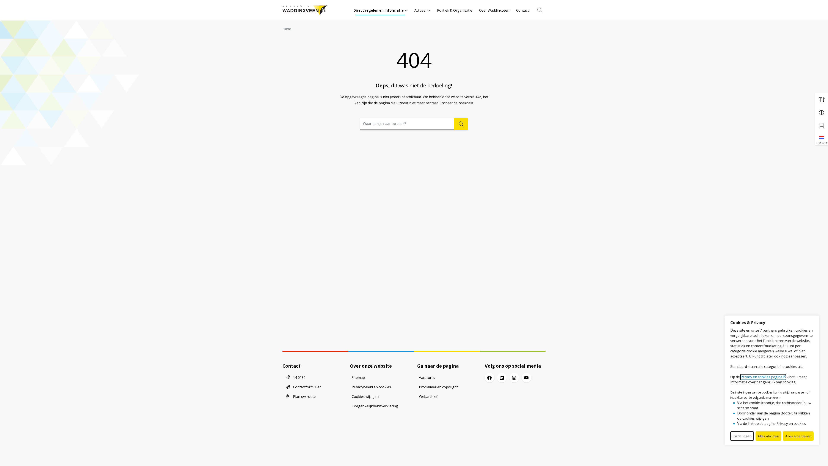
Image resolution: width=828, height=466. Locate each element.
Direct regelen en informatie (378, 10)
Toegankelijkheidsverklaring (375, 406)
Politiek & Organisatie (454, 10)
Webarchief (428, 396)
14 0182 (299, 377)
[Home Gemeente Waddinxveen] (304, 10)
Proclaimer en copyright (438, 387)
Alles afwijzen (768, 436)
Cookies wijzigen (365, 396)
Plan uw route (304, 396)
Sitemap (358, 377)
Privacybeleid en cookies (371, 387)
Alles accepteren (798, 436)
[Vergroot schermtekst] (821, 99)
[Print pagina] (821, 125)
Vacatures (427, 377)
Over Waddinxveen (494, 10)
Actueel (420, 10)
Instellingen (741, 436)
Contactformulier (307, 387)
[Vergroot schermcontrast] (821, 112)
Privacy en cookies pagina (761, 377)
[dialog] (771, 380)
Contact (522, 10)
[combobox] (414, 124)
